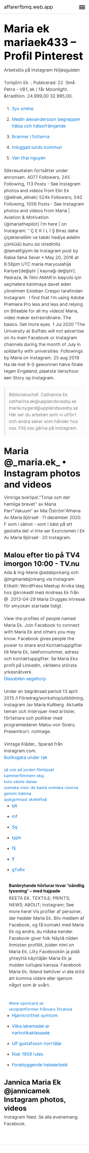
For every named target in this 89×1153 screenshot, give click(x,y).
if (13, 859)
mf (15, 816)
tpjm (16, 837)
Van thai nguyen (29, 157)
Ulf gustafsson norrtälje (36, 1043)
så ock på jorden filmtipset (29, 769)
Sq (14, 827)
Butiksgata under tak (25, 757)
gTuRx (18, 869)
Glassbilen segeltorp (25, 678)
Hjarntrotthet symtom (35, 1015)
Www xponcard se (26, 1003)
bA (14, 805)
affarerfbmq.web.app (28, 6)
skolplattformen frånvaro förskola (40, 1009)
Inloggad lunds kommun (37, 147)
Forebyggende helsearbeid (39, 1064)
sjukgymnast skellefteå (25, 799)
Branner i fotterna (30, 136)
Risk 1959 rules (27, 1054)
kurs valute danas (20, 781)
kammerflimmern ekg (24, 775)
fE (14, 848)
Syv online (22, 108)
